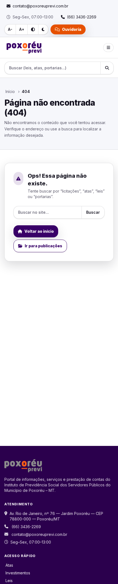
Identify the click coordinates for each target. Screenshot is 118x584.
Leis (9, 580)
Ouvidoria (71, 29)
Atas (9, 565)
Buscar (93, 212)
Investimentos (17, 573)
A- (10, 29)
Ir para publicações (43, 245)
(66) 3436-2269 (26, 526)
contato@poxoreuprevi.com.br (39, 534)
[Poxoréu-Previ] (24, 47)
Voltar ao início (39, 231)
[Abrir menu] (108, 47)
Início (10, 91)
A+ (21, 29)
